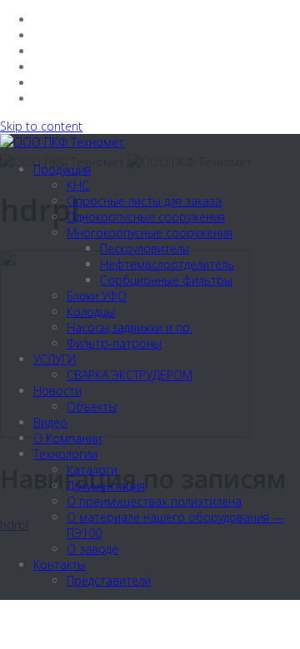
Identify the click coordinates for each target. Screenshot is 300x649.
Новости (57, 391)
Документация (106, 485)
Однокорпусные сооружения (146, 217)
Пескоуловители (144, 248)
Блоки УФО (97, 296)
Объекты (92, 406)
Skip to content (41, 126)
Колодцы (91, 312)
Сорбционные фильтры (166, 280)
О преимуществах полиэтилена (154, 501)
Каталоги (92, 470)
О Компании (67, 438)
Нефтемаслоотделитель (167, 264)
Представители (109, 580)
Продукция (62, 169)
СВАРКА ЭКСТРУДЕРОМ (129, 375)
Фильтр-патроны (114, 343)
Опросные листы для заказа (144, 201)
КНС (78, 185)
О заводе (92, 549)
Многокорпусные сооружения (149, 232)
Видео (50, 422)
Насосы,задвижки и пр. (129, 327)
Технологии (65, 454)
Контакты (59, 564)
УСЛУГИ (54, 359)
